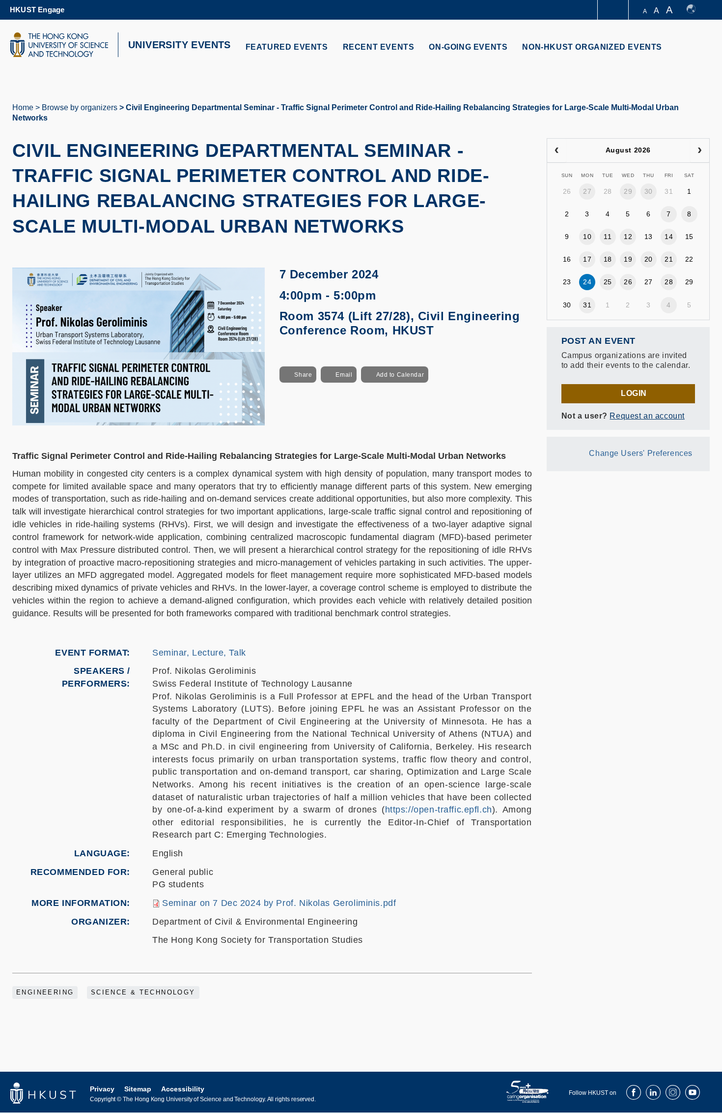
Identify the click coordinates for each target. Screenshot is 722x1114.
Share (303, 374)
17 (587, 259)
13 (648, 237)
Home (22, 107)
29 (628, 191)
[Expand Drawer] (613, 10)
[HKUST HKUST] (59, 44)
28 (608, 191)
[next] (699, 150)
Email (343, 374)
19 (628, 259)
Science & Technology (143, 992)
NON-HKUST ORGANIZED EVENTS (592, 47)
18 (608, 259)
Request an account (647, 416)
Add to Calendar (400, 374)
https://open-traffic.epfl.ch (438, 809)
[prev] (556, 150)
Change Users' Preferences (641, 453)
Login (634, 393)
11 (607, 237)
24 (587, 282)
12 (628, 237)
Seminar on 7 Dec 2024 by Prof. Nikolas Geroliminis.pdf (279, 903)
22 (689, 259)
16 (567, 259)
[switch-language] (695, 10)
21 (669, 259)
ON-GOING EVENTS (468, 47)
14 (669, 237)
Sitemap (137, 1089)
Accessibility (182, 1089)
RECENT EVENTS (379, 47)
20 (648, 259)
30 (648, 191)
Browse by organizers (79, 107)
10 (587, 237)
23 (567, 282)
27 (587, 191)
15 (689, 237)
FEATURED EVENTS (287, 47)
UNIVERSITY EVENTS (179, 44)
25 (608, 282)
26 (567, 191)
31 (669, 191)
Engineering (45, 992)
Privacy (102, 1089)
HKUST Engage (37, 9)
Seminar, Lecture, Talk (199, 653)
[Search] (695, 53)
